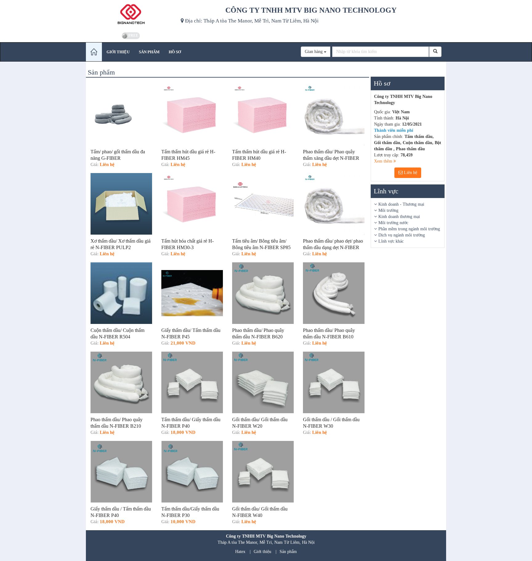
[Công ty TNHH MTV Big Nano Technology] (131, 15)
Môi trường (388, 210)
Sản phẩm (288, 551)
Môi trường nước (393, 222)
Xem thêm (383, 161)
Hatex (240, 551)
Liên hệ (410, 172)
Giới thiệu (262, 551)
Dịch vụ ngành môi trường (401, 235)
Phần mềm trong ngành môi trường (409, 229)
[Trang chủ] (94, 51)
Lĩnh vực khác (391, 241)
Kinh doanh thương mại (399, 216)
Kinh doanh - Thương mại (401, 204)
